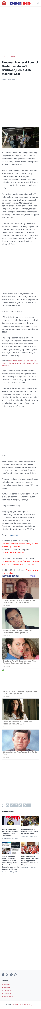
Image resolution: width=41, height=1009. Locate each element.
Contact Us (7, 990)
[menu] (4, 3)
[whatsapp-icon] (15, 974)
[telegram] (20, 805)
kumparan (14, 535)
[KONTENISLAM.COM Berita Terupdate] (20, 3)
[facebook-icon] (3, 974)
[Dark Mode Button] (38, 3)
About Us (6, 987)
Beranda (6, 984)
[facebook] (7, 805)
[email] (29, 805)
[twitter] (12, 805)
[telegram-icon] (11, 974)
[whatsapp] (16, 805)
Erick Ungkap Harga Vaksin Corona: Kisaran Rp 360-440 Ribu (29, 831)
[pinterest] (25, 805)
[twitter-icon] (7, 974)
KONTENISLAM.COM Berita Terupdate (23, 1005)
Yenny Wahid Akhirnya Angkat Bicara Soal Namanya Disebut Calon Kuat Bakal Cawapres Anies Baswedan (20, 363)
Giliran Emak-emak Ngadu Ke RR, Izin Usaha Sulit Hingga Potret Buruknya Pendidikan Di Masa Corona (29, 860)
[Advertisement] (20, 31)
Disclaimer (7, 993)
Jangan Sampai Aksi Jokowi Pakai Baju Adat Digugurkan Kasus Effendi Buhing (10, 832)
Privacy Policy (8, 996)
